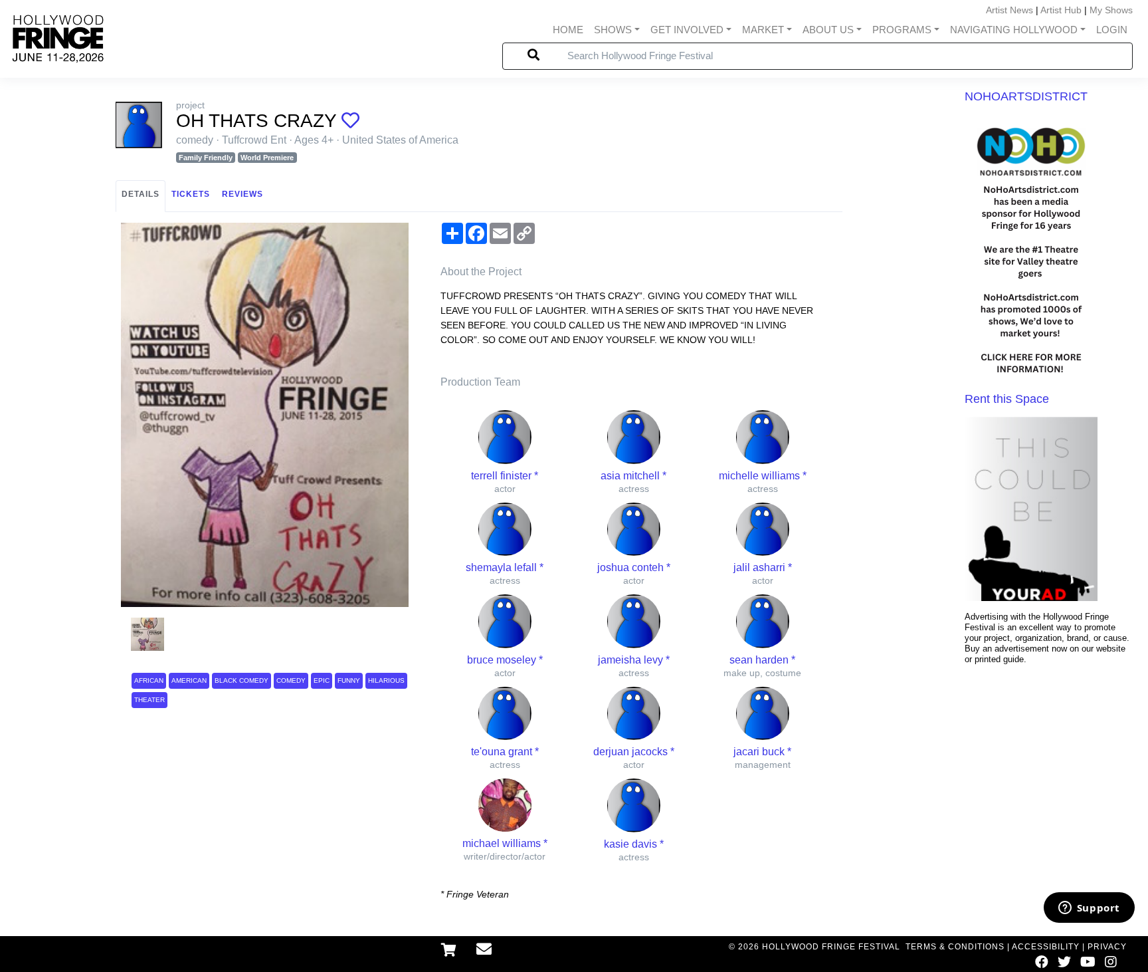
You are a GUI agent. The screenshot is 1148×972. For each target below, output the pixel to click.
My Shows (1111, 10)
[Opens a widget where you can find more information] (1089, 908)
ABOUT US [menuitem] (828, 29)
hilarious (386, 680)
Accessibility (1046, 946)
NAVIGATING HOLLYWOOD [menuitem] (1014, 29)
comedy (291, 680)
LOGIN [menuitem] (1111, 29)
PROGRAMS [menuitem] (901, 29)
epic (322, 680)
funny (348, 680)
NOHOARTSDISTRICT (1026, 96)
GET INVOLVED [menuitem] (686, 29)
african (148, 680)
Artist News (1009, 10)
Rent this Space (1007, 399)
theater (149, 699)
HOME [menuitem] (568, 29)
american (189, 680)
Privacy (1107, 946)
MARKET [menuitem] (763, 29)
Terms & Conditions (955, 946)
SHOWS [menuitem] (613, 29)
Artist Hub (1061, 10)
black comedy (241, 680)
